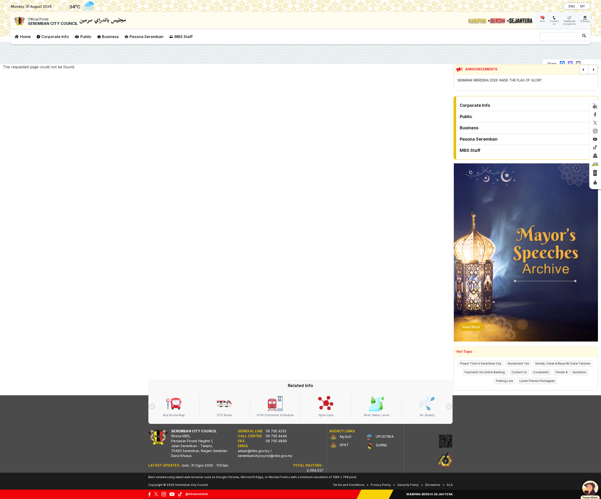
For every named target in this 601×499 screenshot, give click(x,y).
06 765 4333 (276, 431)
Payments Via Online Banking (485, 372)
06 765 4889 (276, 441)
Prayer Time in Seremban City (480, 363)
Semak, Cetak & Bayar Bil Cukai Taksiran (562, 363)
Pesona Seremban (146, 36)
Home (25, 36)
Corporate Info (55, 36)
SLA (450, 485)
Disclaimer (432, 485)
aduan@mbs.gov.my (254, 451)
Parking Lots (504, 381)
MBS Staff (183, 36)
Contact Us (554, 22)
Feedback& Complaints (569, 22)
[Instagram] (595, 131)
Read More (471, 327)
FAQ (542, 21)
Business (110, 36)
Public (86, 36)
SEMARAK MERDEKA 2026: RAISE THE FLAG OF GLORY (499, 80)
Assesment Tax (518, 363)
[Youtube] (595, 139)
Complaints (541, 372)
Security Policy (408, 485)
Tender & (561, 372)
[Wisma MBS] (595, 156)
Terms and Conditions (348, 485)
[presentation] (152, 406)
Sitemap (584, 21)
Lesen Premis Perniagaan (537, 381)
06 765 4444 (276, 436)
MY (582, 6)
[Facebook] (595, 114)
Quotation (579, 372)
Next (593, 69)
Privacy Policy (381, 485)
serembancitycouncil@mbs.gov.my (265, 456)
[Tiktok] (595, 147)
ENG (572, 6)
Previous (584, 69)
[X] (595, 123)
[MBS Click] (595, 164)
